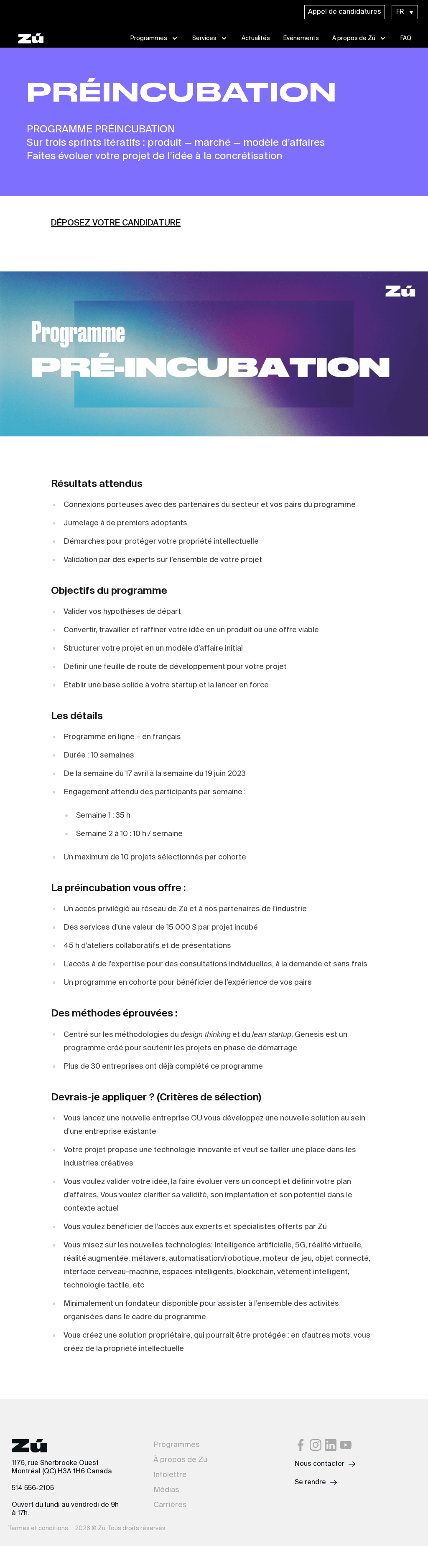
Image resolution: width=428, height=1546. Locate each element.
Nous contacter (319, 1464)
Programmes (148, 38)
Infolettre (170, 1475)
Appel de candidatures (344, 12)
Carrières (170, 1505)
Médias (166, 1490)
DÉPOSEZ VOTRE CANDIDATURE (116, 223)
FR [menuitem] (400, 12)
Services (204, 38)
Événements (301, 38)
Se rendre (310, 1482)
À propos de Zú (353, 38)
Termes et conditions (38, 1528)
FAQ (405, 38)
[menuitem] (405, 12)
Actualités (256, 38)
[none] (405, 12)
